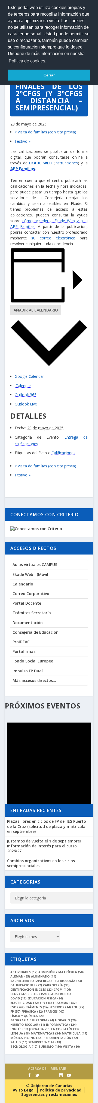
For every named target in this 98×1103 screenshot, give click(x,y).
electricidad (24, 1003)
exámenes (37, 1007)
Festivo (22, 141)
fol (78, 1007)
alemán (20, 976)
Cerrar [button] (49, 75)
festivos (60, 1007)
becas (51, 981)
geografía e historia (32, 1020)
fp (15, 1011)
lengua (20, 1033)
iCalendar (23, 385)
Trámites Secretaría (32, 612)
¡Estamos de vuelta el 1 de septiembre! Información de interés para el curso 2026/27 (44, 845)
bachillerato (26, 981)
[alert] (49, 765)
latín (71, 1029)
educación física (45, 998)
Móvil (42, 574)
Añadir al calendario (36, 310)
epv (46, 1003)
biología (71, 981)
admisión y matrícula (61, 972)
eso (17, 1007)
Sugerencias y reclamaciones (49, 1094)
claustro (59, 994)
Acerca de (37, 1068)
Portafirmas (24, 651)
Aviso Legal (24, 1090)
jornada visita (45, 1029)
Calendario (23, 584)
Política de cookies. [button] (27, 61)
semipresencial (44, 1042)
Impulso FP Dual (28, 670)
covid (18, 998)
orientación (63, 1038)
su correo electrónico (53, 238)
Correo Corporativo (31, 593)
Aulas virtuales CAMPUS (35, 564)
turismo (50, 1046)
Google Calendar (29, 376)
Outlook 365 (25, 394)
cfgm (62, 989)
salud (18, 1042)
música (19, 1038)
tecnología (23, 1046)
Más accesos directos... (34, 680)
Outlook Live (26, 404)
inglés (19, 1029)
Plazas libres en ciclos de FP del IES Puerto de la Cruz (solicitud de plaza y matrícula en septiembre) (46, 826)
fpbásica (32, 1011)
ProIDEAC (21, 641)
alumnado (43, 976)
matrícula (74, 1033)
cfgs (18, 994)
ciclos (37, 994)
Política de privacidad (60, 1090)
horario (65, 1020)
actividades (23, 972)
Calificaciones (63, 452)
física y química (27, 1016)
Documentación (28, 622)
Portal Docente (27, 603)
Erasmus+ (64, 1003)
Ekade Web (23, 574)
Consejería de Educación (36, 632)
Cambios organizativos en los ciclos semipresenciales (41, 863)
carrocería (56, 985)
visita (71, 1046)
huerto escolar (27, 1024)
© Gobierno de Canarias (49, 1085)
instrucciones (66, 162)
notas (39, 1038)
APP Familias (22, 168)
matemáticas (46, 1033)
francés (54, 1011)
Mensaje (58, 1068)
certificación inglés (31, 989)
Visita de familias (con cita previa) (45, 132)
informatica (61, 1024)
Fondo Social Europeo (33, 661)
